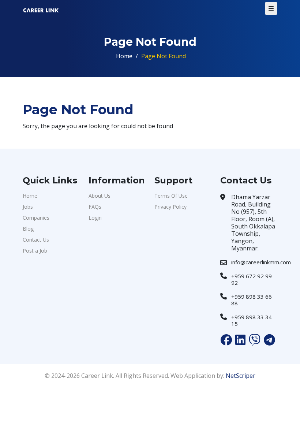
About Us (99, 195)
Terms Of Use (171, 195)
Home (124, 56)
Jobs (28, 206)
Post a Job (35, 250)
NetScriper (240, 376)
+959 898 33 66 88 (251, 300)
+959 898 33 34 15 (251, 320)
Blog (28, 228)
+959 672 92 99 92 (251, 279)
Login (95, 217)
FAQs (95, 206)
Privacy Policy (170, 206)
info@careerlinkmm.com (261, 262)
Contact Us (36, 239)
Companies (36, 217)
